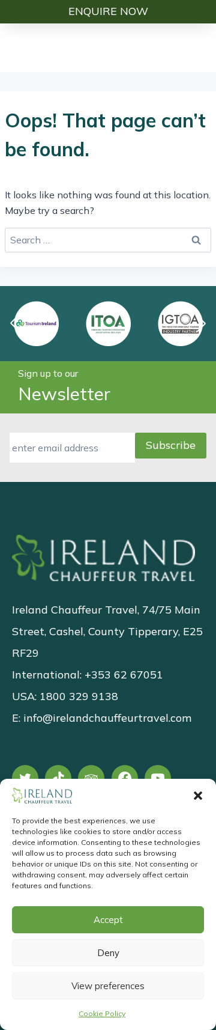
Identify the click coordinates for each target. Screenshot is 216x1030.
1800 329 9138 (79, 696)
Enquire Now (108, 11)
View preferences (108, 986)
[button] (198, 796)
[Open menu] (200, 47)
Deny (108, 952)
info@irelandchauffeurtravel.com (107, 718)
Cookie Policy (102, 1013)
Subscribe (171, 445)
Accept (108, 919)
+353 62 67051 (124, 674)
